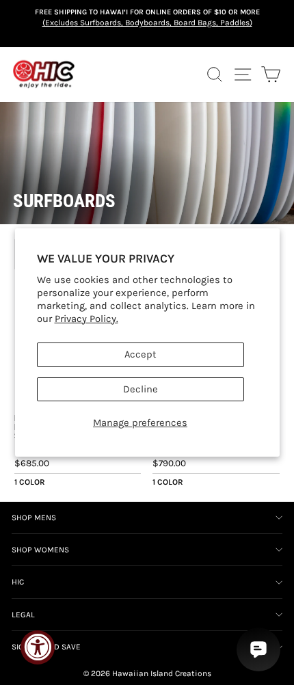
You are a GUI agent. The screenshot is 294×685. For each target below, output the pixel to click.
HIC (18, 582)
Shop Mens (34, 517)
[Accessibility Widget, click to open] (38, 647)
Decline (140, 389)
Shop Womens (40, 549)
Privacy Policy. (86, 319)
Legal (23, 614)
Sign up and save (46, 647)
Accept (140, 354)
